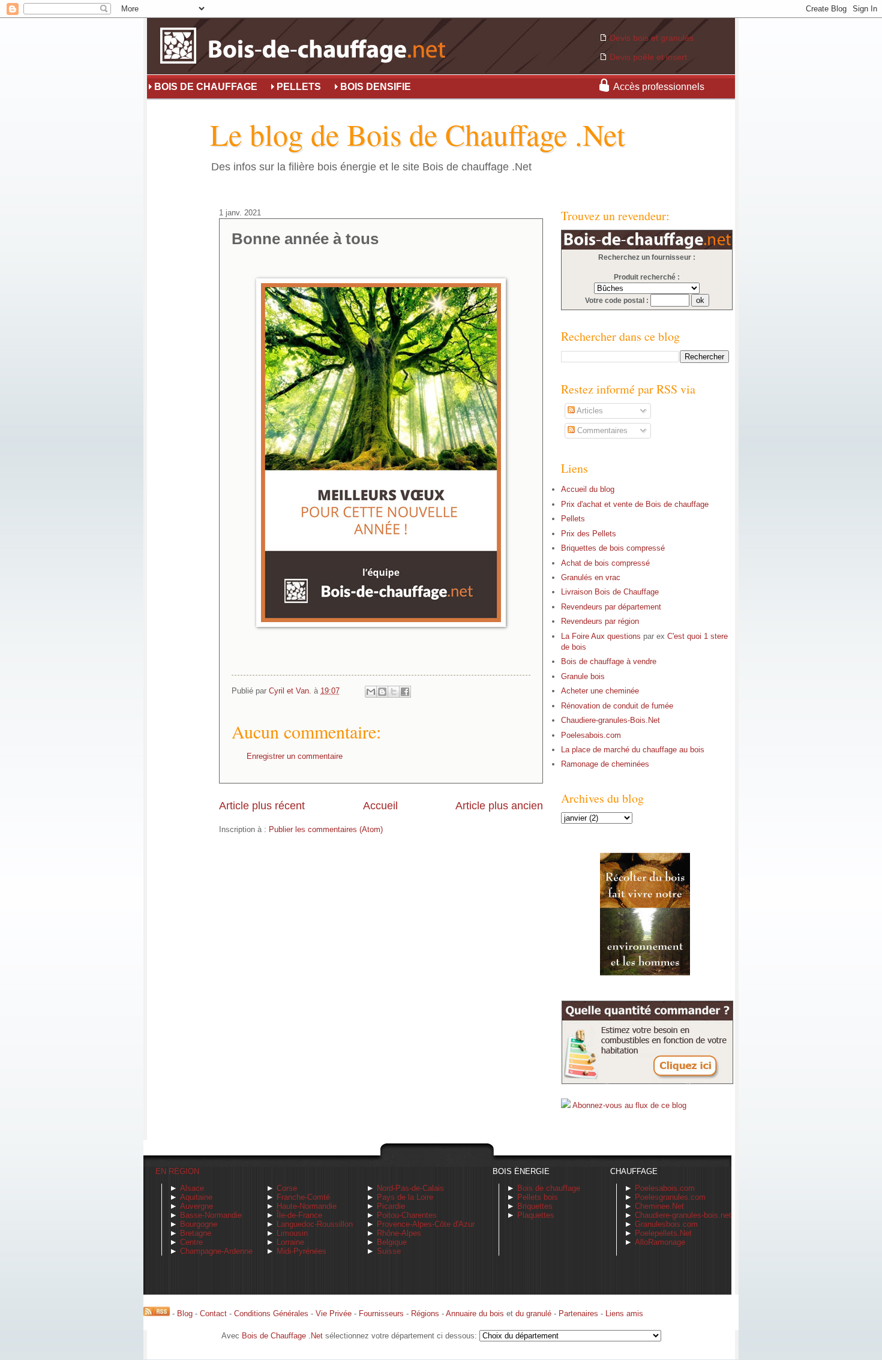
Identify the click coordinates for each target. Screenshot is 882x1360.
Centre (191, 1242)
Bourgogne (198, 1224)
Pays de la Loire (405, 1197)
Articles (589, 410)
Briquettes (535, 1206)
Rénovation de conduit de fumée (617, 705)
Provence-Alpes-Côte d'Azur (426, 1224)
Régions (425, 1313)
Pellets (573, 518)
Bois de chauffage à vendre (608, 661)
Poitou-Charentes (407, 1215)
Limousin (292, 1233)
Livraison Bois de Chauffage (610, 591)
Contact (213, 1313)
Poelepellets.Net (663, 1233)
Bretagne (195, 1233)
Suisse (389, 1251)
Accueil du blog (587, 489)
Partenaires (578, 1313)
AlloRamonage (660, 1242)
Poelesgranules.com (670, 1197)
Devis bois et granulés (652, 38)
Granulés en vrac (590, 577)
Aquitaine (196, 1197)
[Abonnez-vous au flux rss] (156, 1313)
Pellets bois (537, 1197)
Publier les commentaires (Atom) (326, 829)
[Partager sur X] (394, 692)
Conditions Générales (271, 1313)
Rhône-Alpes (399, 1233)
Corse (287, 1188)
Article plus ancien (499, 806)
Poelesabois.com (591, 735)
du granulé (533, 1313)
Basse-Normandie (211, 1215)
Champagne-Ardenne (216, 1251)
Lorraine (290, 1242)
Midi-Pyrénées (301, 1251)
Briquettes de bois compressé (613, 548)
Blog (185, 1313)
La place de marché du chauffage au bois (632, 749)
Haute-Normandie (307, 1206)
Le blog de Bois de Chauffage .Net (417, 134)
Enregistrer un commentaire (295, 756)
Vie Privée (334, 1313)
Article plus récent (262, 806)
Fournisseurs (381, 1313)
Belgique (392, 1242)
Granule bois (583, 676)
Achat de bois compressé (605, 563)
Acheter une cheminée (600, 690)
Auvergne (196, 1206)
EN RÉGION (177, 1171)
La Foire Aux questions (601, 636)
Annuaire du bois (475, 1313)
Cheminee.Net (659, 1206)
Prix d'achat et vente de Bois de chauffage (635, 504)
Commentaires (601, 430)
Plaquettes (535, 1215)
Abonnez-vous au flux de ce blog (629, 1105)
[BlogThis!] (382, 692)
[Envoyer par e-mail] (371, 692)
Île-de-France (299, 1215)
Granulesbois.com (666, 1224)
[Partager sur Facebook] (405, 692)
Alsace (192, 1188)
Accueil (380, 806)
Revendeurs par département (611, 606)
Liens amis (624, 1313)
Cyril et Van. (291, 690)
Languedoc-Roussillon (315, 1224)
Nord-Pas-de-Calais (410, 1188)
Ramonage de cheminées (605, 763)
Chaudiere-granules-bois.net (683, 1215)
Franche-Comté (303, 1197)
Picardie (391, 1206)
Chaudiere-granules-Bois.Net (610, 720)
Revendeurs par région (600, 621)
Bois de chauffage (548, 1188)
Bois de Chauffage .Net (282, 1335)
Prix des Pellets (588, 533)
